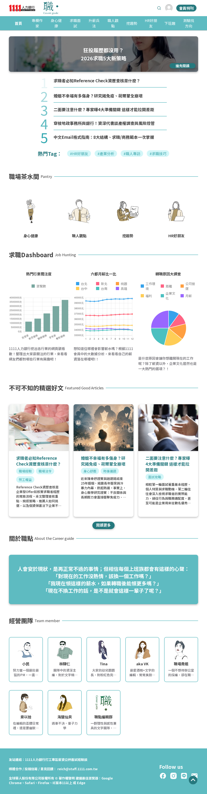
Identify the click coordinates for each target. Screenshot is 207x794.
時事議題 (109, 471)
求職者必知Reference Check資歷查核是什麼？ (97, 81)
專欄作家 (37, 23)
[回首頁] (33, 8)
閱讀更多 (103, 525)
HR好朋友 (151, 23)
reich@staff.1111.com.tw (77, 768)
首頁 (18, 23)
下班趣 (169, 23)
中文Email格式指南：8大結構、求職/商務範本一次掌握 (104, 137)
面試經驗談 (79, 759)
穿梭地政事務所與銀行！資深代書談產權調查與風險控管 (104, 123)
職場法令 (45, 471)
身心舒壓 (89, 471)
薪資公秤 (64, 759)
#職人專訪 (132, 153)
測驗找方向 (188, 23)
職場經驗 (25, 471)
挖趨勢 (131, 23)
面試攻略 (154, 476)
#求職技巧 (158, 153)
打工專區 (51, 759)
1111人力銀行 (35, 759)
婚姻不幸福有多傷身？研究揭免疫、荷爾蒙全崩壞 (98, 96)
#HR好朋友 (79, 153)
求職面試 (75, 23)
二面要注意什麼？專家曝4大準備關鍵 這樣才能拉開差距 (104, 109)
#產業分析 (105, 153)
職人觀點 (113, 23)
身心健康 (56, 23)
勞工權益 (25, 479)
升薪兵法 (94, 23)
